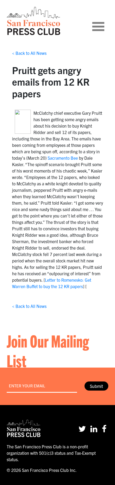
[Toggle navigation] (104, 20)
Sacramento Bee (63, 158)
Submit (96, 386)
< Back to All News (29, 53)
